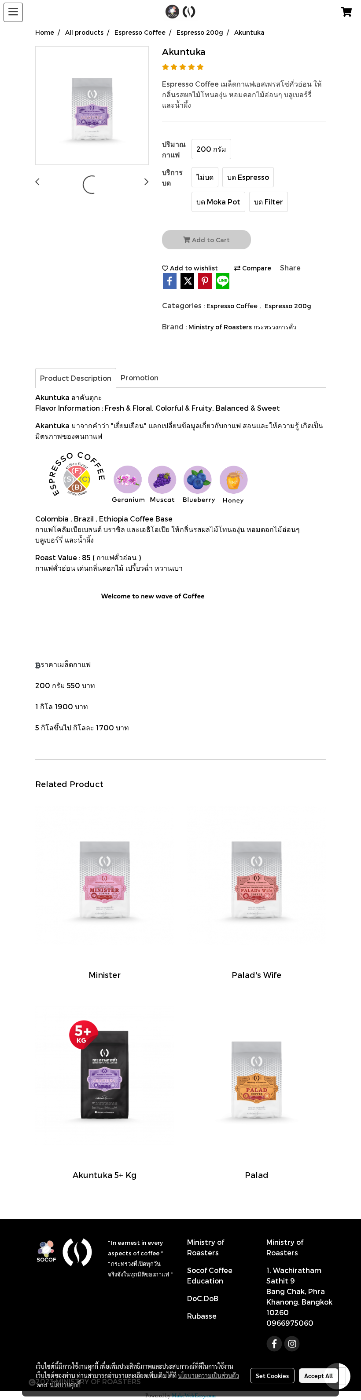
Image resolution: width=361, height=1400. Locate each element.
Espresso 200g (288, 306)
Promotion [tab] (139, 377)
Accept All (318, 1375)
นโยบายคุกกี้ (65, 1385)
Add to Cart (210, 240)
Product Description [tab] (75, 378)
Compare (255, 268)
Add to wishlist (193, 268)
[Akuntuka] (92, 106)
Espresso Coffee (232, 306)
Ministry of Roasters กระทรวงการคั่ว (242, 327)
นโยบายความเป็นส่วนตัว (208, 1375)
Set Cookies (272, 1375)
